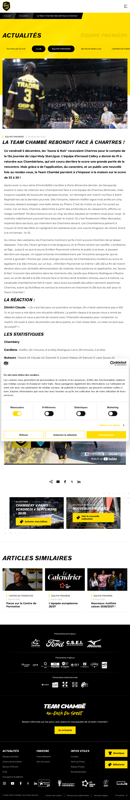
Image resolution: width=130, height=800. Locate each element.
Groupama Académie (13, 777)
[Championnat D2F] (105, 785)
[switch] (49, 413)
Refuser (23, 434)
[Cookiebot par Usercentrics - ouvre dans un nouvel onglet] (112, 363)
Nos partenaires (78, 772)
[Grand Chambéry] (55, 685)
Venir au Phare (78, 761)
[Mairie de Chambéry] (75, 685)
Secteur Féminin (10, 766)
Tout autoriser (106, 434)
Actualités (24, 16)
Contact (75, 756)
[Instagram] (4, 784)
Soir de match (43, 761)
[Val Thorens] (65, 665)
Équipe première (61, 49)
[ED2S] (75, 665)
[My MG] (104, 665)
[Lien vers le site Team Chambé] (65, 709)
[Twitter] (28, 783)
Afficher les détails (109, 425)
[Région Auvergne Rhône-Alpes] (45, 685)
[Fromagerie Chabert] (94, 665)
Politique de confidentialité (78, 795)
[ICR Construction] (45, 665)
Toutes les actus (15, 49)
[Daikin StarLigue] (44, 785)
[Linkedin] (35, 784)
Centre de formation (12, 761)
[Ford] (55, 643)
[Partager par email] (58, 482)
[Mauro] (55, 665)
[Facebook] (21, 784)
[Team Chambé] (6, 6)
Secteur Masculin (91, 49)
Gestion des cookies (54, 795)
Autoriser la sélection (65, 434)
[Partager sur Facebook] (65, 482)
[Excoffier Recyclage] (36, 643)
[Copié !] (51, 482)
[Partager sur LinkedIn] (79, 482)
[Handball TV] (122, 785)
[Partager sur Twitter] (72, 482)
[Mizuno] (94, 643)
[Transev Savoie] (25, 665)
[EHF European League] (88, 785)
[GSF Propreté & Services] (35, 665)
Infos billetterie (44, 756)
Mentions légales (101, 795)
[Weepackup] (84, 665)
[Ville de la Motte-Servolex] (84, 685)
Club (38, 49)
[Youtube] (12, 784)
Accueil (7, 16)
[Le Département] (65, 685)
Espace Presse (77, 766)
